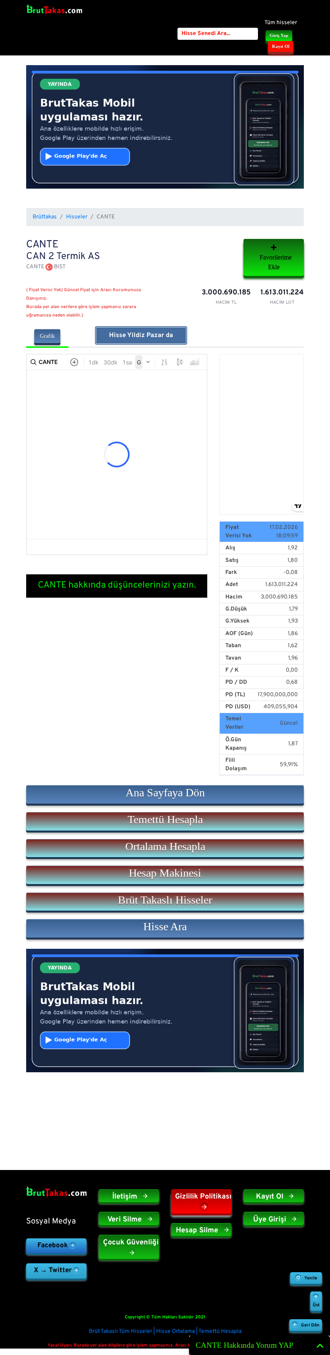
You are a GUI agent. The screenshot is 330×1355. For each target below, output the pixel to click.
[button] (165, 794)
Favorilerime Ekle (276, 262)
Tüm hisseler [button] (280, 22)
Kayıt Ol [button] (280, 46)
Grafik (47, 336)
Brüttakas (45, 217)
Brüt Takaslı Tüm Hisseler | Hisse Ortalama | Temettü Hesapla (165, 1331)
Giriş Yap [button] (279, 35)
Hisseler (76, 217)
